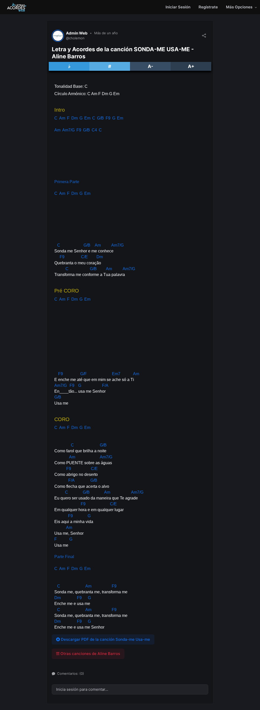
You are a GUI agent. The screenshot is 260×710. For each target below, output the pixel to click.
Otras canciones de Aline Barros (89, 653)
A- (150, 66)
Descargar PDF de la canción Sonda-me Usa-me (105, 639)
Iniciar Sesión (178, 7)
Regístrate (208, 7)
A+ (191, 66)
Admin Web (77, 33)
